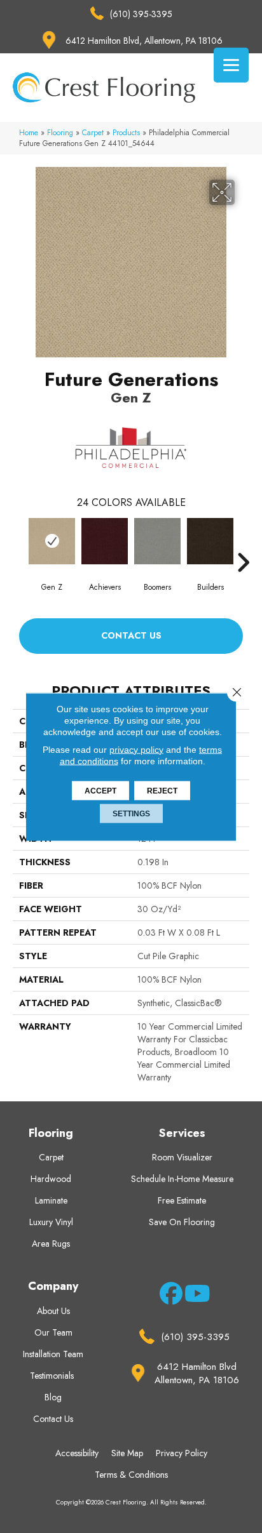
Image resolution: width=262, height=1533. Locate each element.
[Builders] (210, 541)
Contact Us (131, 635)
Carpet (93, 132)
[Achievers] (104, 541)
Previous (19, 543)
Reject (162, 790)
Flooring (60, 132)
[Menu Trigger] (231, 65)
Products (126, 132)
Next (242, 543)
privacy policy (136, 749)
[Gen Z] (51, 541)
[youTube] (193, 1295)
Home (28, 132)
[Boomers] (157, 541)
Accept (100, 790)
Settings (131, 813)
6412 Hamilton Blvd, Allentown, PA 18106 (144, 40)
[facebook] (169, 1295)
